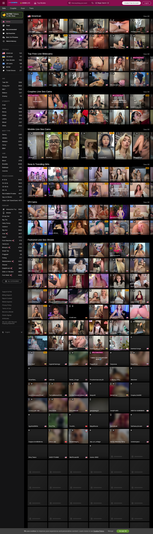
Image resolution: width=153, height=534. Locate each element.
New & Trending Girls (38, 164)
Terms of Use (6, 308)
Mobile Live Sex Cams (39, 129)
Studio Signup (6, 315)
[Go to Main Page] (12, 3)
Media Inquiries (7, 302)
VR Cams (32, 202)
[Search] (92, 3)
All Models (5, 318)
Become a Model (7, 312)
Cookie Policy (98, 531)
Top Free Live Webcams (40, 53)
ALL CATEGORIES (13, 281)
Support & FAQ (7, 292)
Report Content (7, 298)
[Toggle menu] (3, 3)
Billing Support (7, 295)
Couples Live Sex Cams (40, 91)
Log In (146, 3)
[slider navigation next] (147, 34)
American (36, 16)
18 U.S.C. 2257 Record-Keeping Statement (9, 322)
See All (146, 16)
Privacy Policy (6, 305)
